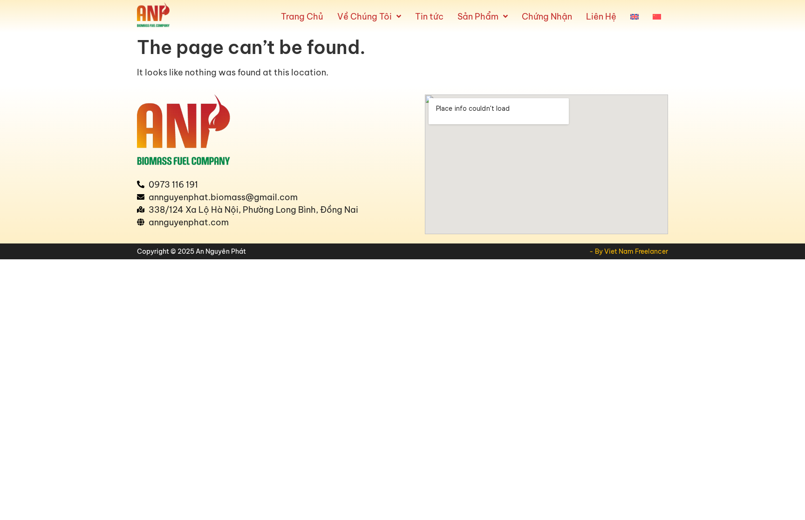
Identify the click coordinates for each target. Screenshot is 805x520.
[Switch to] (634, 17)
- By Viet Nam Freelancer (628, 251)
